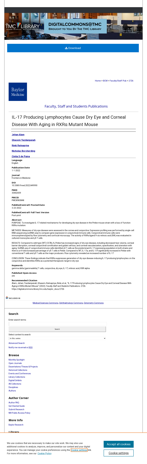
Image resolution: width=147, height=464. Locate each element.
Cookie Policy (45, 453)
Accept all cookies (118, 444)
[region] (73, 448)
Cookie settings (79, 450)
